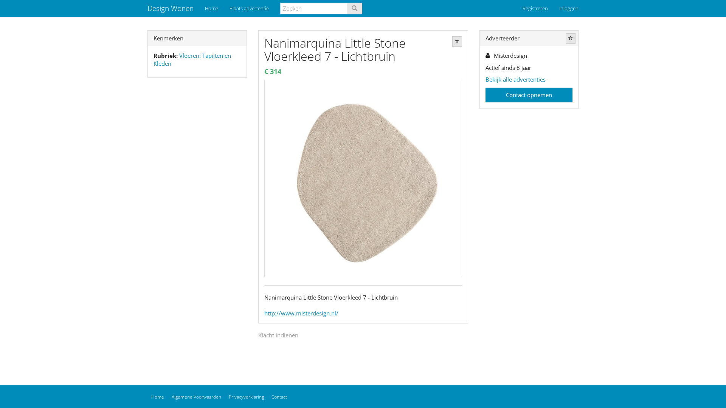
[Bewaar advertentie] (457, 41)
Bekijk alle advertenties (516, 79)
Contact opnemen (529, 95)
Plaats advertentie (249, 8)
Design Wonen (170, 8)
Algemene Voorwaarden (196, 397)
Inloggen (569, 8)
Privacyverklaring (246, 397)
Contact (279, 397)
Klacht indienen (278, 335)
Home (211, 8)
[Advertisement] (197, 202)
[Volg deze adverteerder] (571, 38)
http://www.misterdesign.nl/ (301, 313)
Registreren (535, 8)
